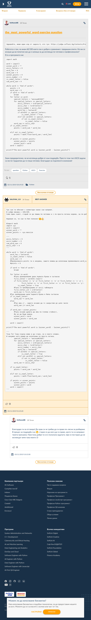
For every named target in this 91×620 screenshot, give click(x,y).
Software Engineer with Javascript (17, 566)
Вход (77, 4)
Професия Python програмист (58, 503)
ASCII (33, 170)
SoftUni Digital (52, 533)
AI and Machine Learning (14, 544)
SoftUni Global (52, 552)
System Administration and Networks (18, 533)
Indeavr (7, 492)
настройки (36, 612)
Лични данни (52, 518)
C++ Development (11, 537)
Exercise (42, 170)
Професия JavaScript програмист (59, 500)
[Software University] (9, 4)
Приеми (51, 612)
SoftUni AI (51, 541)
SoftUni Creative (53, 537)
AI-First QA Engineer (12, 570)
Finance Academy (53, 555)
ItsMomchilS (14, 23)
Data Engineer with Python (14, 563)
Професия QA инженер (56, 507)
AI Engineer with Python (13, 559)
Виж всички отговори (45, 192)
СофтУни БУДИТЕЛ (54, 544)
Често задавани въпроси (56, 485)
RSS (87, 11)
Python (25, 170)
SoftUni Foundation (54, 548)
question (16, 170)
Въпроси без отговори (65, 11)
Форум (5, 11)
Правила (22, 11)
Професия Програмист (56, 496)
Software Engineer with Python (16, 555)
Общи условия (52, 514)
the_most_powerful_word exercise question (33, 32)
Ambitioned (9, 507)
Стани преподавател (55, 511)
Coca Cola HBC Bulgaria (13, 500)
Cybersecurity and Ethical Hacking (17, 541)
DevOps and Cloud (11, 552)
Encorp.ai (8, 511)
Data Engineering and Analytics (16, 548)
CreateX (7, 503)
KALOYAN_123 (15, 199)
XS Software (9, 485)
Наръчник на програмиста (57, 492)
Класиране (41, 11)
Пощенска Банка (11, 496)
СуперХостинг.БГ (11, 489)
